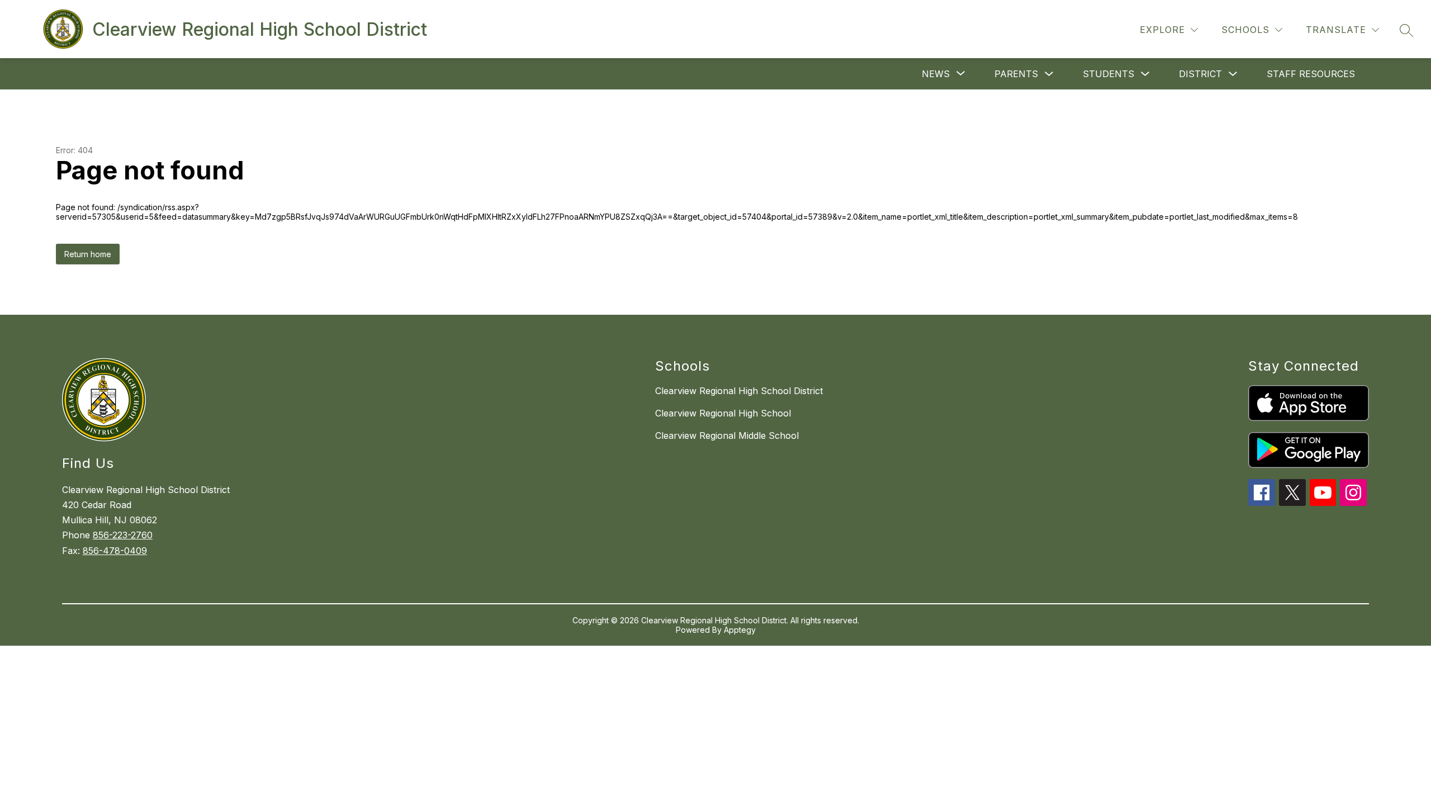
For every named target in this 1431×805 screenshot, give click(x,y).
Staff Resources (1311, 73)
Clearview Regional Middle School (727, 435)
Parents (1016, 73)
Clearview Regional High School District (739, 390)
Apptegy (740, 629)
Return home (87, 254)
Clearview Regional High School (723, 413)
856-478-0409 (115, 550)
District (1200, 73)
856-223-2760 (123, 535)
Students (1108, 73)
